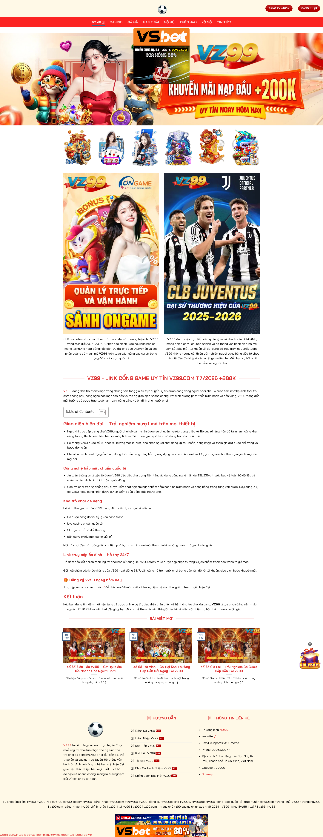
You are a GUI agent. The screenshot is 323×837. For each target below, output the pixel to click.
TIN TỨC (224, 22)
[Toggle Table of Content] (100, 412)
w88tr (4, 834)
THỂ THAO (188, 22)
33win (88, 834)
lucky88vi (76, 834)
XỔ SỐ (207, 22)
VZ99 (96, 22)
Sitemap (207, 774)
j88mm (41, 834)
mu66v (51, 834)
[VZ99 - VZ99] (161, 8)
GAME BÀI (151, 22)
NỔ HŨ (169, 22)
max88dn (62, 834)
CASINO (116, 22)
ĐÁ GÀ (132, 22)
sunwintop (16, 834)
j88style (30, 834)
